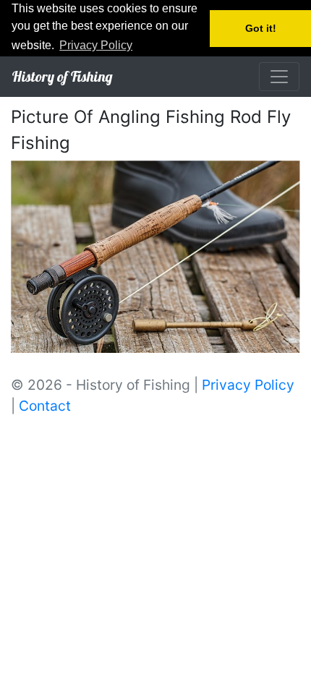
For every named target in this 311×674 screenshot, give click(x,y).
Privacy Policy (248, 384)
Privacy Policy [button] (95, 45)
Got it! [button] (260, 28)
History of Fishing (62, 76)
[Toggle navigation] (279, 76)
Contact (45, 405)
